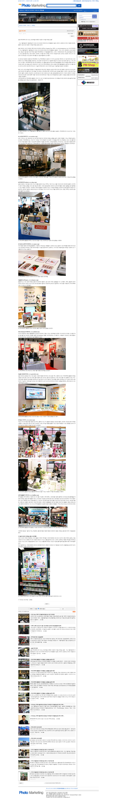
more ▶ (41, 619)
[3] (49, 783)
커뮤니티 (37, 10)
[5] (52, 783)
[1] (46, 783)
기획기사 (27, 10)
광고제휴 (66, 788)
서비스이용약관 (53, 788)
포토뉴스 (22, 10)
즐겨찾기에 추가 (21, 0)
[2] (47, 783)
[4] (50, 783)
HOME (24, 25)
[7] (55, 783)
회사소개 (48, 788)
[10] (59, 783)
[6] (53, 783)
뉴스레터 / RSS (36, 0)
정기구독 (71, 788)
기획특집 (33, 25)
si (86, 10)
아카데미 (32, 10)
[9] (57, 783)
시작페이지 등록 (29, 0)
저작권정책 (75, 788)
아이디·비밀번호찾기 (90, 21)
